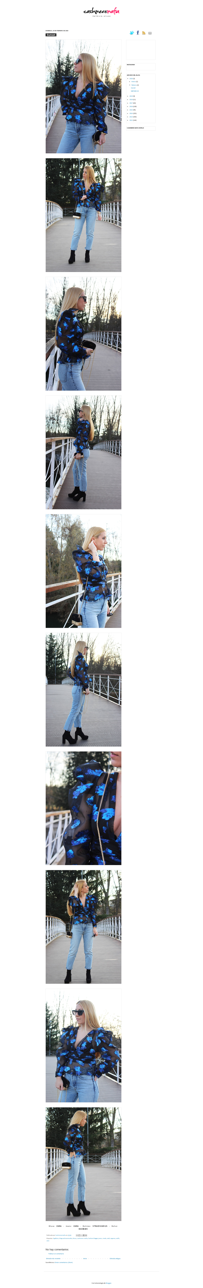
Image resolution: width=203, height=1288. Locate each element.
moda (104, 1238)
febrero (134, 85)
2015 (131, 110)
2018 (131, 100)
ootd (108, 1238)
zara (48, 1241)
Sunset (133, 88)
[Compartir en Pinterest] (86, 1235)
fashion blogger (93, 1238)
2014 (131, 113)
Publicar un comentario (56, 1254)
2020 (131, 79)
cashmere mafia (82, 1238)
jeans (100, 1238)
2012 (131, 120)
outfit (117, 1238)
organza (112, 1238)
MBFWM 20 (135, 91)
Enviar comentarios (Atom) (64, 1262)
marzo (133, 82)
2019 (131, 96)
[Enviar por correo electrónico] (77, 1235)
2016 (131, 106)
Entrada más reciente (53, 1259)
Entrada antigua (115, 1259)
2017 (131, 103)
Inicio (85, 1259)
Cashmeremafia (60, 1235)
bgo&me (56, 1238)
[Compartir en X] (81, 1235)
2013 (131, 117)
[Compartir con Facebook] (84, 1235)
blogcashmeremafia (65, 1238)
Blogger (108, 1283)
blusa (74, 1238)
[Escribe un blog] (79, 1235)
